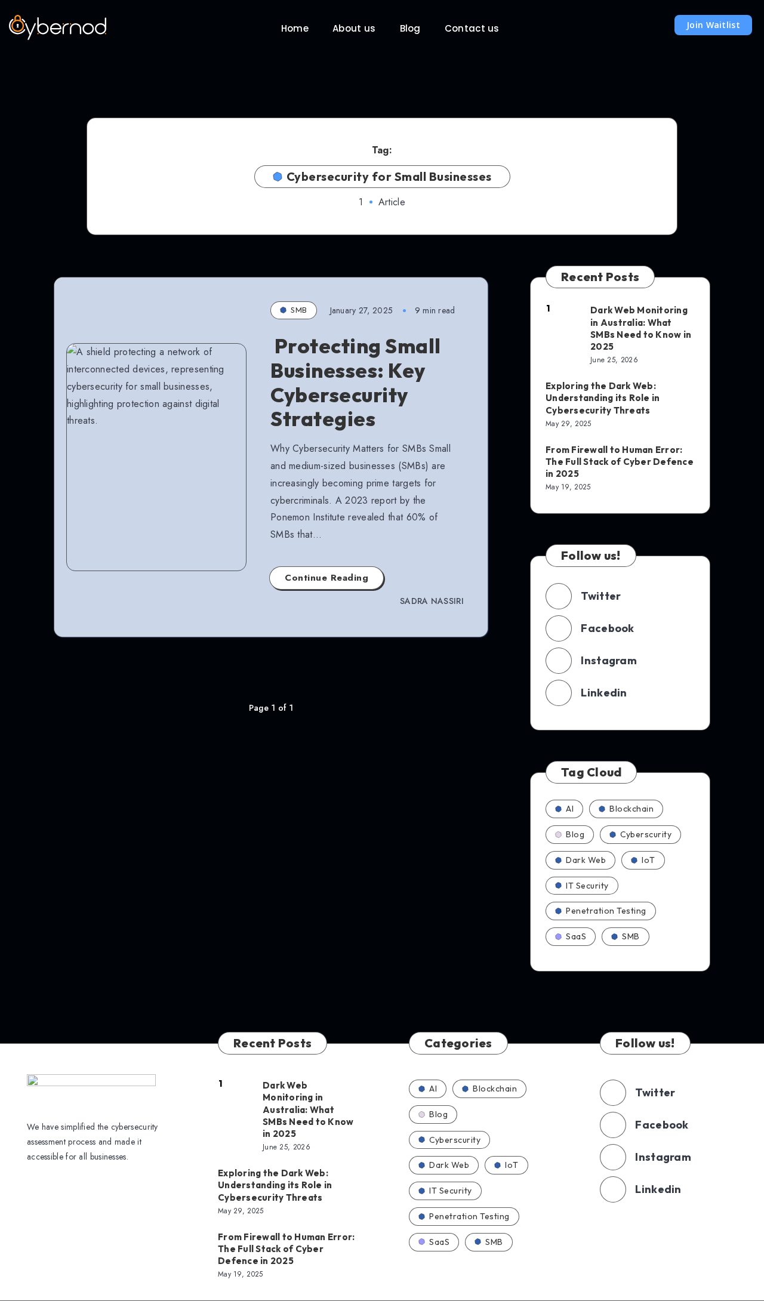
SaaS (576, 936)
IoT (648, 860)
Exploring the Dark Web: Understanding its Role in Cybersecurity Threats (603, 398)
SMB (299, 310)
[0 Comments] (88, 368)
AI (570, 808)
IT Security (587, 885)
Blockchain (631, 808)
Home (295, 28)
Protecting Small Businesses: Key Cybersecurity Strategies (355, 382)
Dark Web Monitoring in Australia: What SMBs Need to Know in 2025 (640, 328)
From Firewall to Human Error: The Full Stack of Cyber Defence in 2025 (620, 462)
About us (353, 28)
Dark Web (586, 860)
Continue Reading (326, 577)
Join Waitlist (713, 24)
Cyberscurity (645, 834)
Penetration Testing (606, 910)
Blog (410, 28)
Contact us (472, 28)
